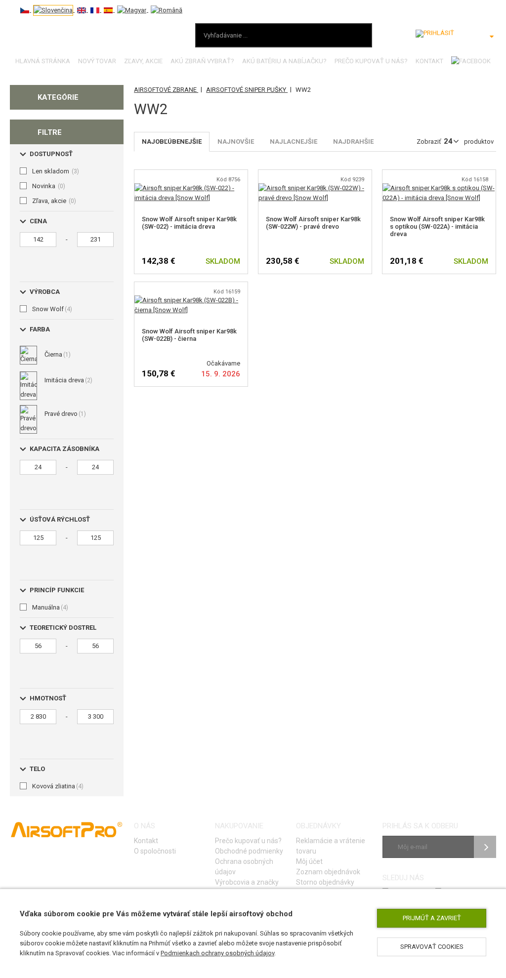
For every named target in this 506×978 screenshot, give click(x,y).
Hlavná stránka (42, 61)
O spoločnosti (155, 851)
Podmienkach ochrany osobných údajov (217, 953)
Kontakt (429, 61)
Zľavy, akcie (143, 61)
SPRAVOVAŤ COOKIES (432, 946)
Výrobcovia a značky (247, 882)
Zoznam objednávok (328, 872)
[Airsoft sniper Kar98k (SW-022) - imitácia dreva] (191, 188)
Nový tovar (97, 61)
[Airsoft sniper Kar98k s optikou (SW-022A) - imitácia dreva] (439, 188)
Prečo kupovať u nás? (371, 61)
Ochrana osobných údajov (244, 866)
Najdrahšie (353, 141)
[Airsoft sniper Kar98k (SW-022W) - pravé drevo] (315, 188)
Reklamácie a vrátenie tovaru (330, 846)
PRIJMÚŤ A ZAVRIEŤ (432, 918)
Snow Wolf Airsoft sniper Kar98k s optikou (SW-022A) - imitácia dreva (437, 226)
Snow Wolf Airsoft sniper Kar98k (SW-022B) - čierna (189, 334)
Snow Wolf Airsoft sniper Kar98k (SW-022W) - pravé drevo (313, 222)
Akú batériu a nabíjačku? (284, 61)
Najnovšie (235, 141)
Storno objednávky (325, 882)
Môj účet (309, 861)
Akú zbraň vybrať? (202, 61)
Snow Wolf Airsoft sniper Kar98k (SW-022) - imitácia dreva (189, 222)
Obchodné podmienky (249, 851)
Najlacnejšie (293, 141)
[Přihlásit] (435, 33)
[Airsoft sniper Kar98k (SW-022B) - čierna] (191, 300)
